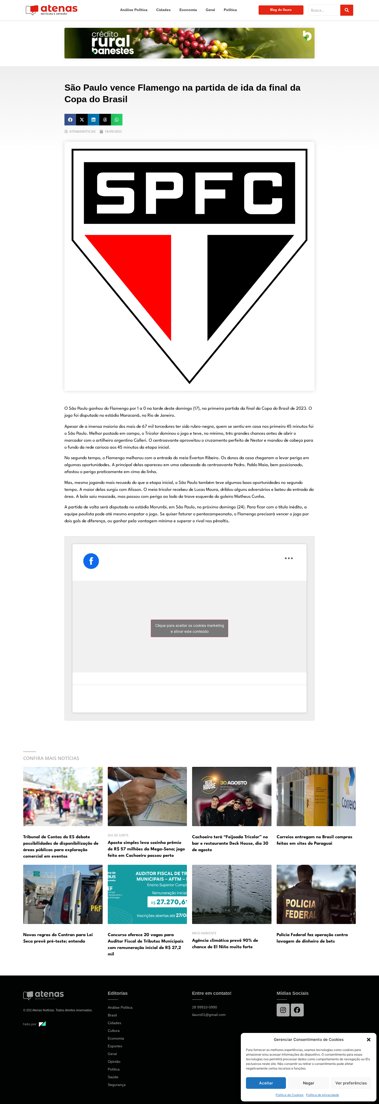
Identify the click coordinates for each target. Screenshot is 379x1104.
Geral (210, 10)
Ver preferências (351, 1083)
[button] (368, 1039)
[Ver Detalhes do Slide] (189, 43)
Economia (188, 10)
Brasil (112, 1015)
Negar (308, 1083)
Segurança (117, 1085)
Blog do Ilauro (281, 10)
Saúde (113, 1077)
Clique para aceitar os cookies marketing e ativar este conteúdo (189, 628)
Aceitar (266, 1083)
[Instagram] (283, 1010)
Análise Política (133, 10)
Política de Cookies (289, 1095)
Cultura (114, 1031)
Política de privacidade (322, 1095)
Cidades (163, 10)
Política (230, 10)
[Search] (346, 10)
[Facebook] (297, 1010)
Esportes (115, 1046)
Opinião (114, 1061)
